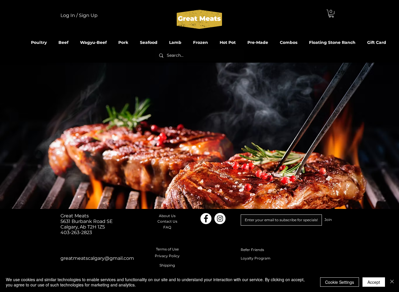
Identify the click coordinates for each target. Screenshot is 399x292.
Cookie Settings (339, 282)
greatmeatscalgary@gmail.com (97, 258)
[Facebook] (205, 218)
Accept (373, 282)
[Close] (391, 282)
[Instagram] (219, 218)
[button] (331, 14)
